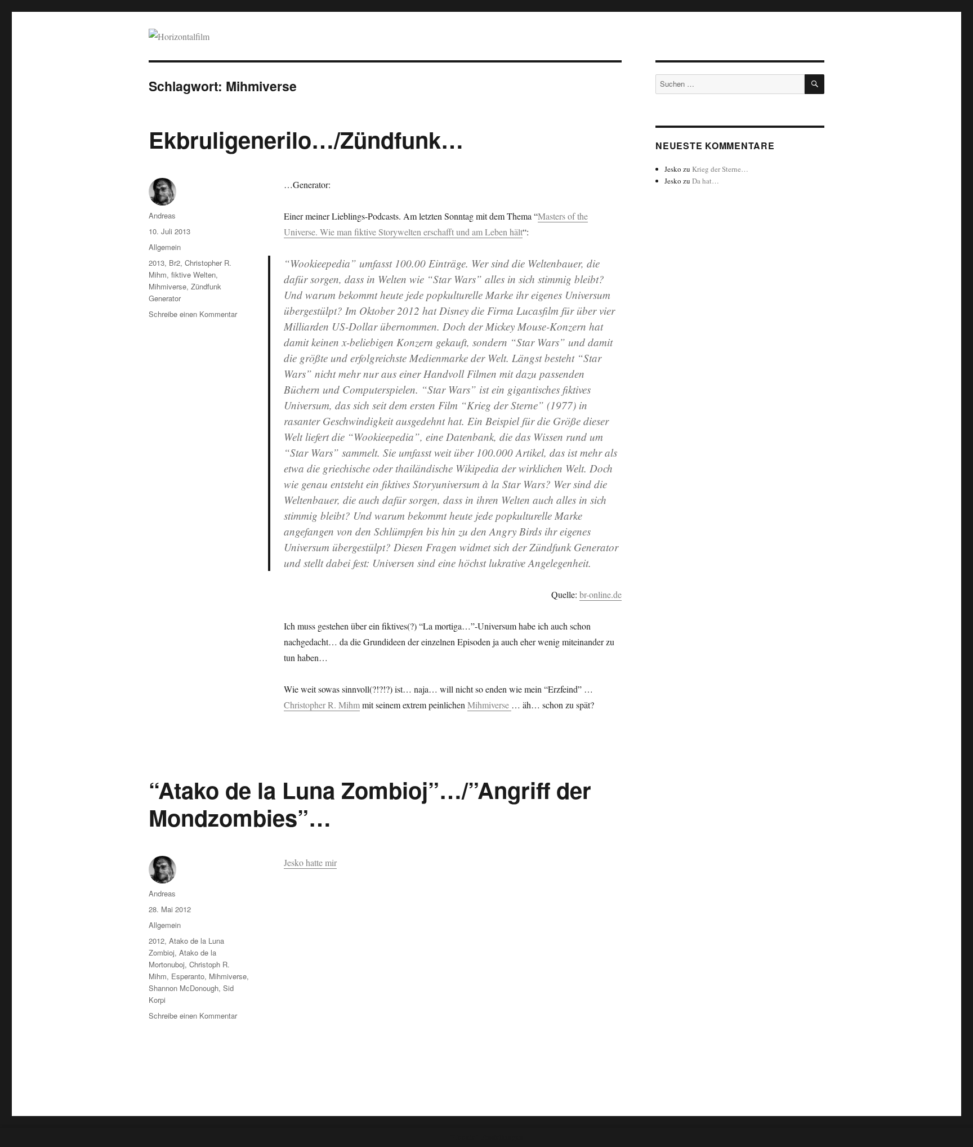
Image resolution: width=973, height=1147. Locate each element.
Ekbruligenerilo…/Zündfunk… (306, 139)
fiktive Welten (193, 274)
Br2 (174, 262)
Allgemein (165, 247)
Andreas (162, 215)
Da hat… (705, 181)
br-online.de (600, 594)
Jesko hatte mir (310, 862)
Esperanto (187, 976)
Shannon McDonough (183, 988)
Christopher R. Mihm (322, 705)
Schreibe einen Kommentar (193, 314)
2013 (156, 262)
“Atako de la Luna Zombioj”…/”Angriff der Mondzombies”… (370, 803)
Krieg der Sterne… (720, 169)
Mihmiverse (489, 705)
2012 (156, 940)
